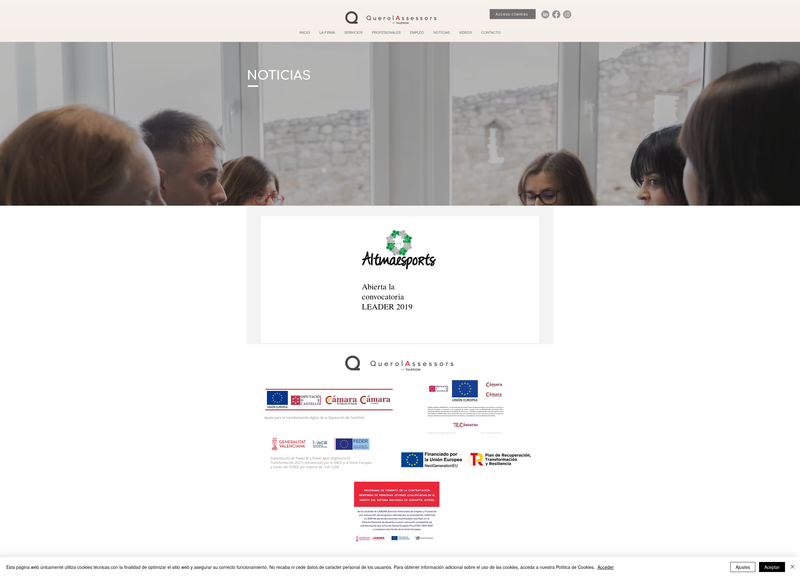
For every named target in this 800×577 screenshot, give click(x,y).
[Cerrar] (792, 567)
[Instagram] (567, 14)
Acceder (606, 567)
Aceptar (772, 567)
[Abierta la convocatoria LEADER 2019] (400, 246)
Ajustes (743, 567)
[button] (353, 32)
